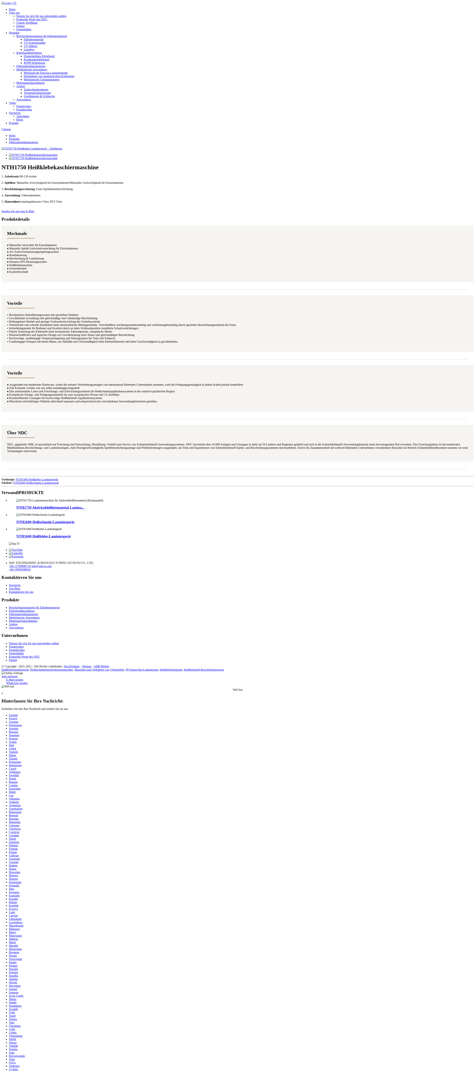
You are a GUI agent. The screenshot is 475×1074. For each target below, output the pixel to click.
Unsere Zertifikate (26, 22)
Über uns (14, 12)
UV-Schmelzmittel (34, 42)
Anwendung (23, 99)
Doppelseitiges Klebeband (39, 56)
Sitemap (86, 666)
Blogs (19, 119)
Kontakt (13, 123)
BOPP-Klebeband (34, 62)
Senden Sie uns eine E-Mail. (18, 211)
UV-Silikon (30, 46)
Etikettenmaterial (33, 39)
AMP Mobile (101, 666)
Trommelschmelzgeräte (37, 92)
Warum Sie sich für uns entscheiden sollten (41, 16)
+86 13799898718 (20, 566)
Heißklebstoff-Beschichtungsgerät (204, 669)
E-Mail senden (14, 679)
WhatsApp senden (17, 683)
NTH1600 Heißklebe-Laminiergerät (37, 479)
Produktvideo (24, 109)
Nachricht (14, 113)
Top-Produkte (71, 666)
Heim (12, 9)
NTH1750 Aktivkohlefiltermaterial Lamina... (50, 507)
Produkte (14, 32)
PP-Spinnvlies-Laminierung (142, 669)
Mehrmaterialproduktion (30, 82)
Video (12, 102)
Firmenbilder (23, 29)
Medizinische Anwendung (31, 69)
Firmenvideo (23, 106)
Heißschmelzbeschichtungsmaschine (51, 669)
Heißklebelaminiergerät (15, 669)
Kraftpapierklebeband (36, 59)
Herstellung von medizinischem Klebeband (49, 76)
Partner (20, 26)
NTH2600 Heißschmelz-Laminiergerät (36, 482)
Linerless (29, 49)
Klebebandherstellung (29, 52)
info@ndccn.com (41, 566)
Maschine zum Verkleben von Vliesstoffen (99, 669)
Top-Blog (14, 588)
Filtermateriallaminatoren (30, 66)
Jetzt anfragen (9, 676)
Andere (20, 86)
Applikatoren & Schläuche (39, 96)
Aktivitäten (22, 116)
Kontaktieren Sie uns (21, 592)
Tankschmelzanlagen (36, 89)
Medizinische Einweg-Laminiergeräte (46, 72)
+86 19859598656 (20, 569)
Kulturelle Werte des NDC (32, 19)
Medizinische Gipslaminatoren (41, 79)
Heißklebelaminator (171, 669)
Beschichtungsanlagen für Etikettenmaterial (41, 36)
